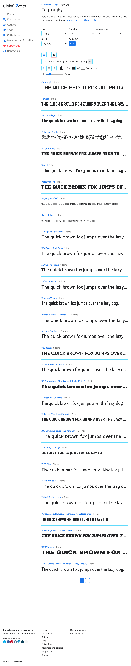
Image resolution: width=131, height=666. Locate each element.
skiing (86, 20)
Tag (43, 29)
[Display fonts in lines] (49, 54)
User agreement (78, 630)
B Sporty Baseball (49, 198)
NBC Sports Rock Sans (52, 248)
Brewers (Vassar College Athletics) (57, 530)
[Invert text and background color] (78, 68)
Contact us (46, 655)
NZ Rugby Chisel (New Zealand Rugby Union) (63, 381)
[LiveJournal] (22, 641)
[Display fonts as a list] (44, 54)
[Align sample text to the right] (54, 68)
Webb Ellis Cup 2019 (51, 497)
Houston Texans (49, 298)
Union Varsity (48, 148)
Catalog (45, 637)
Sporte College (48, 115)
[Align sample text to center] (49, 68)
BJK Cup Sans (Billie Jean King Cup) (58, 430)
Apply (72, 43)
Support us (46, 651)
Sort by (45, 39)
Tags (43, 640)
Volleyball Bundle (49, 132)
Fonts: (73, 39)
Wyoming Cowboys (50, 447)
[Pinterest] (11, 641)
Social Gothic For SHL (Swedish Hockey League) (64, 563)
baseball (70, 20)
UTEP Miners (47, 547)
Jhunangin (46, 82)
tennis (93, 20)
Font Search (47, 633)
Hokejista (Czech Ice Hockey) (55, 414)
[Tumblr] (15, 641)
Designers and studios (52, 648)
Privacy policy (77, 633)
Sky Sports (46, 347)
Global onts (14, 5)
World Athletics (49, 480)
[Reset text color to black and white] (61, 68)
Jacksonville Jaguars (51, 397)
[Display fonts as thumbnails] (54, 54)
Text (69, 68)
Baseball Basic (48, 215)
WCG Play (46, 464)
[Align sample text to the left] (44, 68)
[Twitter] (4, 641)
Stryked (45, 98)
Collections (46, 644)
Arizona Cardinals (50, 331)
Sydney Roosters (49, 281)
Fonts (44, 630)
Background (91, 68)
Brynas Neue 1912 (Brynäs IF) (55, 314)
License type (102, 29)
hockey (78, 20)
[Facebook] (8, 641)
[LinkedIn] (18, 641)
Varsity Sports (48, 181)
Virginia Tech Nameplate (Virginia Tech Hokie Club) (66, 513)
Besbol (44, 165)
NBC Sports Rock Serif (52, 231)
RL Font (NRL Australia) (52, 364)
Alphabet (73, 29)
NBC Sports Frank (50, 264)
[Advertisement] (84, 604)
